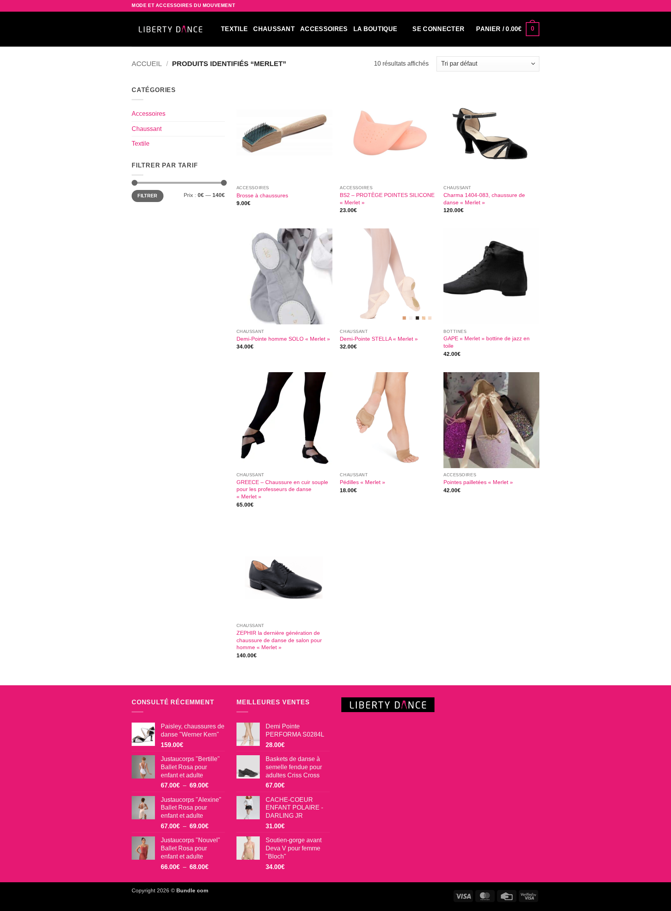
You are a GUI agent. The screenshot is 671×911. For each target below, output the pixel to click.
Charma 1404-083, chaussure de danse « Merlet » (484, 199)
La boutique (375, 29)
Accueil (147, 63)
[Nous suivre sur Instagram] (520, 6)
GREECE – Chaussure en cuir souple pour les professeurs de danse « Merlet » (282, 489)
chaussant (274, 29)
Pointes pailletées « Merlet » (478, 482)
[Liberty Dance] (170, 29)
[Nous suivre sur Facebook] (513, 6)
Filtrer (147, 196)
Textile (140, 143)
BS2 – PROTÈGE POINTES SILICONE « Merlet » (387, 199)
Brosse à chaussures (262, 195)
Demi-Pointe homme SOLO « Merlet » (283, 339)
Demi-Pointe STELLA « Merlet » (379, 339)
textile (234, 29)
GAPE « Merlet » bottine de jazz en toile (486, 342)
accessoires (324, 29)
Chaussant (147, 128)
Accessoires (148, 113)
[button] (438, 29)
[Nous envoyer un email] (528, 6)
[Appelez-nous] (535, 6)
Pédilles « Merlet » (362, 482)
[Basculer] (220, 128)
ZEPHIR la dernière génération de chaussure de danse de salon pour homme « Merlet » (279, 640)
